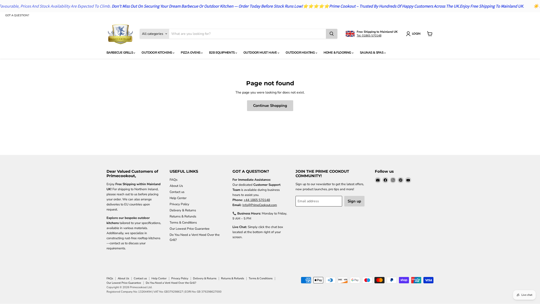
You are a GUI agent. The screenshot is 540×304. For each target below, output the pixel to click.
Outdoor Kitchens (157, 52)
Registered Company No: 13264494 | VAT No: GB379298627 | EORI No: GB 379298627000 (164, 292)
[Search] (331, 34)
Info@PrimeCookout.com (259, 205)
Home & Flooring (338, 52)
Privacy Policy (179, 204)
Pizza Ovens (191, 52)
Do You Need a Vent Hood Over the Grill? (171, 283)
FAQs (173, 180)
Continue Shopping (270, 105)
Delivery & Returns (183, 210)
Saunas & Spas (372, 52)
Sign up (354, 201)
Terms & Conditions (183, 222)
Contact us (177, 192)
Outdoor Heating (300, 52)
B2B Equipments (222, 52)
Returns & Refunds (183, 216)
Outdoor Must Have (260, 52)
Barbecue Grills (120, 52)
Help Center (178, 198)
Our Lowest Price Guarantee (189, 229)
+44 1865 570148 (257, 200)
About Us (176, 186)
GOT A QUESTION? (17, 15)
